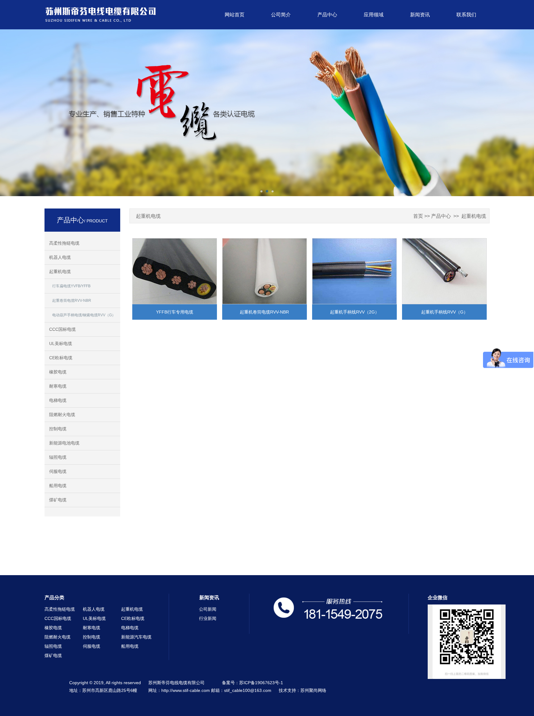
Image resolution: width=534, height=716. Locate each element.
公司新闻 (207, 609)
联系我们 (466, 14)
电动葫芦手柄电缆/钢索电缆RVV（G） (84, 315)
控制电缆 (57, 428)
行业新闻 (207, 618)
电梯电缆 (57, 400)
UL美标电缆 (60, 343)
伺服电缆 (57, 471)
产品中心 (327, 14)
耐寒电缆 (57, 386)
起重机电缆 (60, 271)
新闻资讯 (420, 14)
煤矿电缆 (57, 499)
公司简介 (281, 14)
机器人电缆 (60, 257)
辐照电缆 (57, 457)
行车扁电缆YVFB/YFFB (71, 286)
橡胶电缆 (57, 371)
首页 (418, 216)
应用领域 (374, 14)
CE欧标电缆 (60, 357)
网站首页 (234, 14)
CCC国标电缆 (62, 329)
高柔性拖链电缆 (64, 243)
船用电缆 (57, 485)
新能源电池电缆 (64, 442)
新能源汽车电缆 (136, 636)
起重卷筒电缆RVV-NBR (71, 300)
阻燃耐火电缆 (62, 414)
